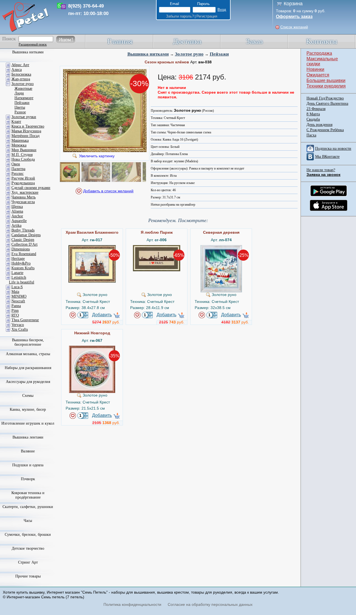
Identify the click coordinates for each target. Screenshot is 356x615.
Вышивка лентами (28, 437)
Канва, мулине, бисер (28, 409)
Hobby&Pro (21, 263)
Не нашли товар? (320, 170)
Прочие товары (28, 576)
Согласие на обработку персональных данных (210, 604)
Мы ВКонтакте (327, 157)
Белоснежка (21, 74)
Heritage (18, 259)
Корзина (293, 3)
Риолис (17, 173)
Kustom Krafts (22, 268)
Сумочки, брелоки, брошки (28, 534)
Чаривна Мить (23, 197)
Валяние (28, 451)
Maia (15, 292)
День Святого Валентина (327, 103)
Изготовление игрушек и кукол (27, 423)
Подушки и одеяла (27, 465)
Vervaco (17, 325)
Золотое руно (189, 54)
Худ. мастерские (24, 192)
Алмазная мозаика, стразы (28, 354)
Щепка (17, 207)
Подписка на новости (333, 148)
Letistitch (18, 277)
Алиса (16, 70)
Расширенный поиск (33, 44)
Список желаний (294, 27)
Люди (19, 93)
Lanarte (17, 273)
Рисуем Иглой (23, 178)
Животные (23, 88)
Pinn (15, 310)
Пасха (311, 135)
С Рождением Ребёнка (325, 130)
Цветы (19, 107)
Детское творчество (28, 548)
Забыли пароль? (180, 16)
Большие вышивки (325, 80)
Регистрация (206, 16)
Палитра (18, 169)
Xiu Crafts (19, 329)
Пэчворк (28, 479)
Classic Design (22, 240)
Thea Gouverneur (25, 320)
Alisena (17, 211)
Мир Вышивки (23, 150)
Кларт (16, 121)
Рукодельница (23, 183)
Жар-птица (20, 79)
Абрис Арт (20, 65)
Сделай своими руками (30, 188)
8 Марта (313, 114)
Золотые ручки (23, 117)
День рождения (319, 125)
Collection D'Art (24, 244)
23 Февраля (315, 109)
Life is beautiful (21, 282)
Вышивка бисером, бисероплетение (28, 342)
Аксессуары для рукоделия (28, 382)
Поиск (9, 38)
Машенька (20, 140)
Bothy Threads (22, 230)
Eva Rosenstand (23, 254)
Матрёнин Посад (25, 136)
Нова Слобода (23, 159)
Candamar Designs (26, 235)
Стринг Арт (28, 562)
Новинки (315, 69)
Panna (16, 306)
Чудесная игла (23, 202)
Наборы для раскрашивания (28, 368)
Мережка (18, 145)
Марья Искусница (26, 131)
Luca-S (17, 287)
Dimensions (20, 249)
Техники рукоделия (326, 86)
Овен (15, 164)
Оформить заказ (294, 16)
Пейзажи (219, 54)
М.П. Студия (22, 155)
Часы (28, 521)
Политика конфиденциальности (132, 604)
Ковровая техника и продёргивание (27, 495)
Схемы (27, 396)
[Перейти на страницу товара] (92, 247)
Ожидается (317, 75)
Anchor (17, 216)
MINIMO (18, 296)
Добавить (102, 314)
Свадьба (313, 119)
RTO (15, 315)
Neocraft (18, 301)
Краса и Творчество (27, 126)
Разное (20, 112)
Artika (16, 225)
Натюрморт (23, 98)
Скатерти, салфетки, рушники (28, 507)
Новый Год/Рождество (325, 98)
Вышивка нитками (148, 54)
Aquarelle (19, 221)
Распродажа (319, 53)
